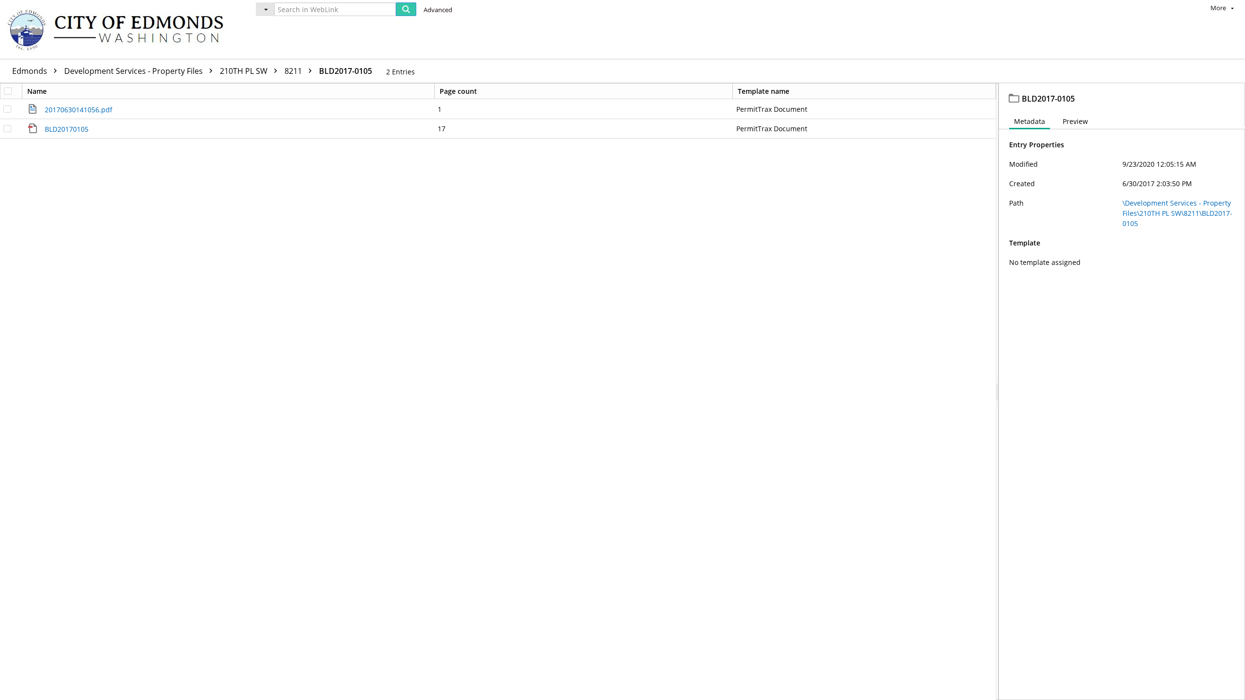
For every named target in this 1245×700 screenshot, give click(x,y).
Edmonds (30, 71)
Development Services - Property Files (134, 71)
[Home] (120, 29)
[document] (1122, 391)
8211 (294, 71)
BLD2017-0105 (345, 71)
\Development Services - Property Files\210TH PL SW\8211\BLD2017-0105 (1177, 213)
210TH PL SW (244, 71)
